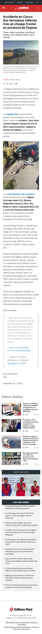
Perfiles (19, 2)
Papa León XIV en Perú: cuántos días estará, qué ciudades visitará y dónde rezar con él (21, 561)
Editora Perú (10, 623)
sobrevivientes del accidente (21, 194)
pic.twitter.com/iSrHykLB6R (18, 350)
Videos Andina (11, 397)
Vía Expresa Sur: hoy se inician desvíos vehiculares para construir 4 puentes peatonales (19, 551)
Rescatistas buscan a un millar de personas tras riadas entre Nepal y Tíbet (30, 457)
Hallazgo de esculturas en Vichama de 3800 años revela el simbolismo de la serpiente (19, 578)
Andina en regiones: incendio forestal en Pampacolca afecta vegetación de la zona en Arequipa (30, 440)
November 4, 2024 (16, 363)
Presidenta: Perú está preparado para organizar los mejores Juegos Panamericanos (31, 424)
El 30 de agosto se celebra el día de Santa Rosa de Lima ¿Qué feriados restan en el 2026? (20, 542)
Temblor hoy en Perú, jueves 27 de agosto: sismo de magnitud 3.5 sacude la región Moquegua (21, 532)
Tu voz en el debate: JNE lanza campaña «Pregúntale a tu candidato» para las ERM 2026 (30, 407)
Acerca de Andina (22, 623)
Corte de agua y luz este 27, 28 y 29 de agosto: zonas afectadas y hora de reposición (19, 515)
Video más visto (21, 472)
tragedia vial (12, 114)
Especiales (29, 2)
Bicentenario (9, 2)
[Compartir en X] (38, 414)
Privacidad (22, 625)
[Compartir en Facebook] (35, 414)
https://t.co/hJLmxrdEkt (19, 348)
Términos (33, 623)
